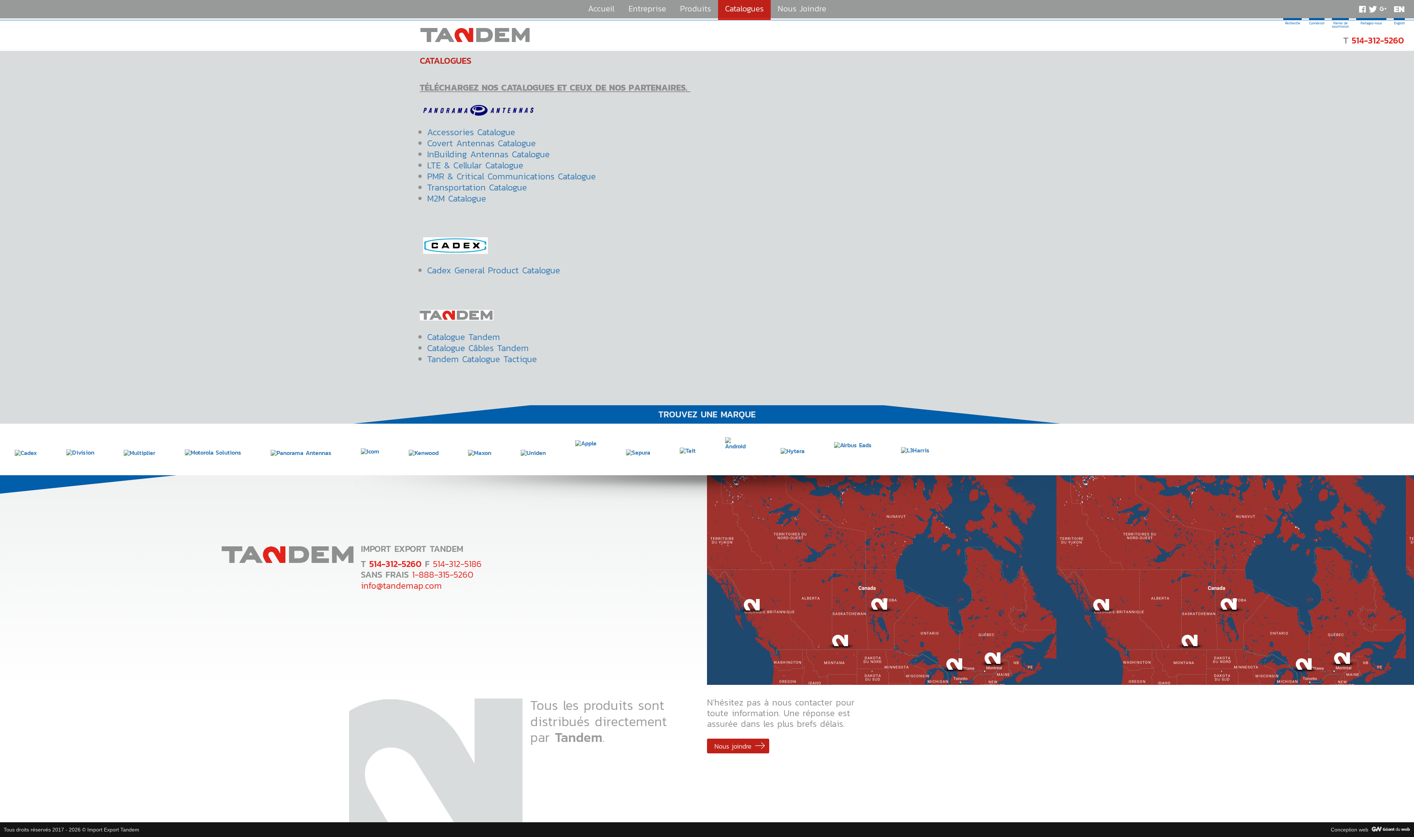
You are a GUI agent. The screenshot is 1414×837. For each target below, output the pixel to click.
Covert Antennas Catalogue (481, 143)
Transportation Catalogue (477, 187)
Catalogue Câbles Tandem (478, 348)
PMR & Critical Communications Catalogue (511, 176)
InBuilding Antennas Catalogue (488, 154)
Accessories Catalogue (472, 132)
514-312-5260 (1378, 40)
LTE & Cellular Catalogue (475, 165)
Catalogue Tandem (463, 336)
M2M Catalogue (456, 198)
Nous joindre (733, 746)
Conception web (1349, 830)
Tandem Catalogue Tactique (482, 359)
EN (1399, 9)
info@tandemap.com (401, 585)
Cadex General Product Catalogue (493, 270)
